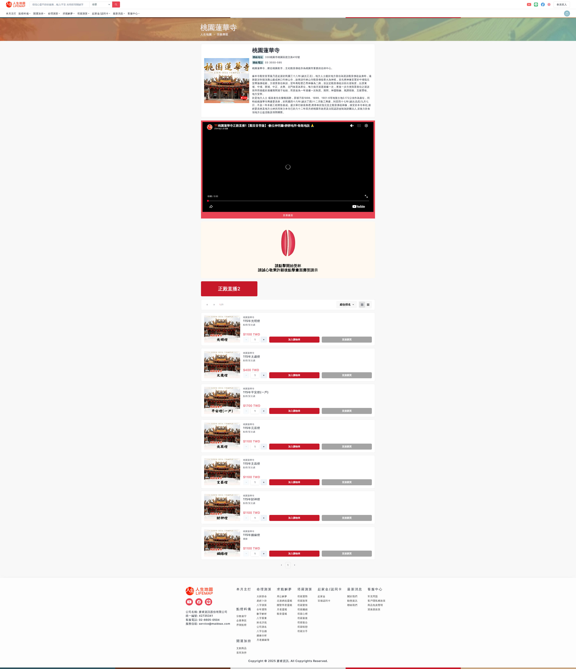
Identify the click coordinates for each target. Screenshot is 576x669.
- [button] (246, 339)
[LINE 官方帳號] (536, 4)
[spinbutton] (254, 340)
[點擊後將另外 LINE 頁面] (208, 601)
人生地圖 (206, 34)
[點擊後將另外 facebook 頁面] (198, 601)
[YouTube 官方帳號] (529, 4)
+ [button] (264, 339)
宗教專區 (222, 34)
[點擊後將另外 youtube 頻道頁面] (189, 601)
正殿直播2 (229, 289)
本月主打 (11, 13)
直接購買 (347, 339)
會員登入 (562, 4)
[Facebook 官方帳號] (543, 4)
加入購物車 (294, 339)
